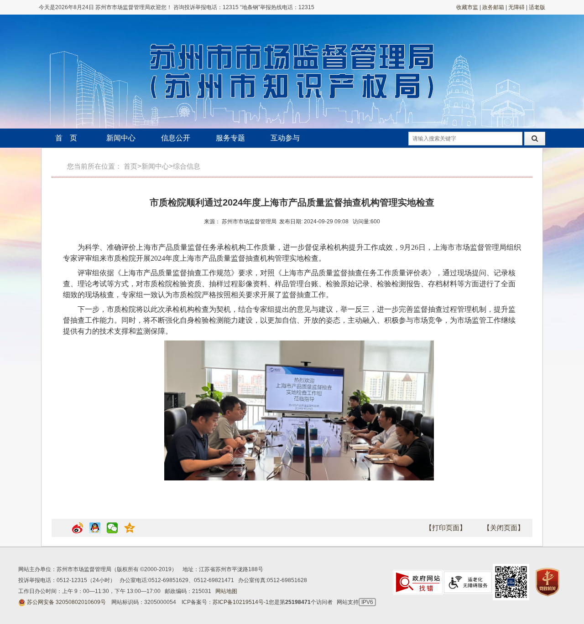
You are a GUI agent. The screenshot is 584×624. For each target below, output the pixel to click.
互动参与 (285, 138)
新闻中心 (121, 138)
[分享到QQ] (94, 531)
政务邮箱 (493, 7)
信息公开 (175, 138)
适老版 (537, 7)
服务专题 (230, 138)
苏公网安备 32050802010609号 (66, 602)
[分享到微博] (77, 531)
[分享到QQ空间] (129, 531)
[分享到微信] (112, 531)
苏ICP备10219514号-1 (241, 602)
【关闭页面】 (503, 527)
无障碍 (516, 7)
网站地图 (226, 591)
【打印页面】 (445, 527)
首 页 (66, 138)
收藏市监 (467, 7)
